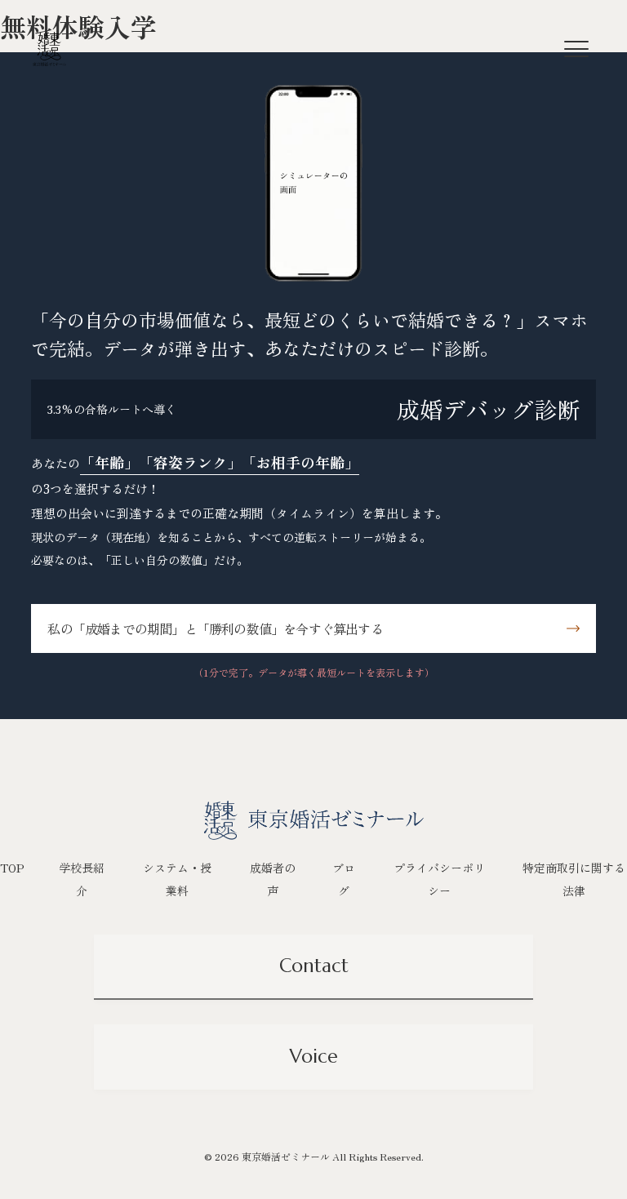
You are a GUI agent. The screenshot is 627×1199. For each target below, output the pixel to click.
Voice (314, 1056)
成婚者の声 (273, 879)
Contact (314, 965)
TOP (12, 867)
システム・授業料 (177, 879)
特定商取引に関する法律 (573, 879)
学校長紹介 (81, 879)
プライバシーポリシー (439, 879)
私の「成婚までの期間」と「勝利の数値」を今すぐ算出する (214, 628)
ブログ (343, 879)
